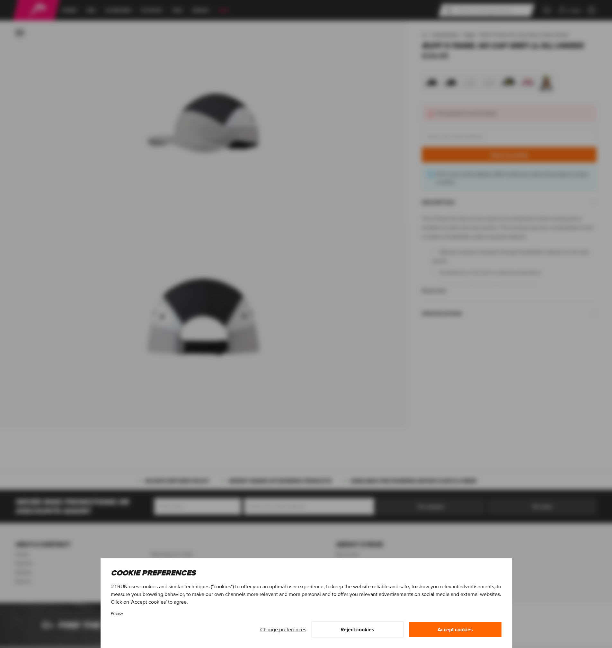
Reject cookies (357, 629)
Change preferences (283, 629)
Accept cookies (455, 629)
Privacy (117, 613)
